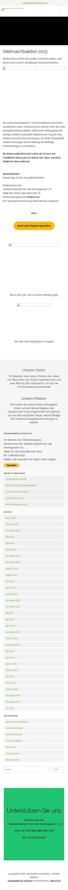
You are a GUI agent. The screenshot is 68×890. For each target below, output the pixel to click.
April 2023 (10, 625)
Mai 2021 (10, 676)
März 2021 (11, 683)
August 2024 (11, 575)
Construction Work (14, 728)
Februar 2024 (12, 594)
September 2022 (13, 645)
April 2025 (10, 543)
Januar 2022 (11, 664)
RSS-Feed (55, 880)
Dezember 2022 (13, 632)
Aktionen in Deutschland (17, 721)
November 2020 (13, 702)
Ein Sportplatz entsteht (16, 479)
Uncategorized (12, 760)
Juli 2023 (9, 613)
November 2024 (13, 562)
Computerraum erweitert (17, 491)
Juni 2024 (10, 581)
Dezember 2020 (13, 695)
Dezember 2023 (13, 600)
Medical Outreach (14, 734)
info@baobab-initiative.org (35, 3)
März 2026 (11, 518)
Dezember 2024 (13, 556)
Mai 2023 (10, 619)
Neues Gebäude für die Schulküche (21, 485)
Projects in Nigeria (14, 740)
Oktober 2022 (12, 638)
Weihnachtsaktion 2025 (16, 504)
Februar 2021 (12, 689)
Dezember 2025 (13, 530)
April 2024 (10, 587)
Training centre (13, 753)
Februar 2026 (12, 524)
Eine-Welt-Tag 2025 (14, 498)
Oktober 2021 (12, 670)
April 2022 (10, 657)
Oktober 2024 (12, 568)
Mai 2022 (10, 651)
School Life (11, 747)
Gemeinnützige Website (20, 880)
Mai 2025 (10, 537)
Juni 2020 (10, 708)
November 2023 (13, 606)
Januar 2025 (11, 549)
